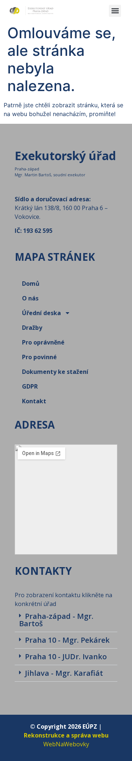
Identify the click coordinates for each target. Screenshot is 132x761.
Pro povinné (39, 357)
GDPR (30, 386)
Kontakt (34, 401)
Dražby (32, 328)
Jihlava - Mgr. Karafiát (64, 673)
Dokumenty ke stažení (55, 372)
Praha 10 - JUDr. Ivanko (66, 656)
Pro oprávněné (43, 342)
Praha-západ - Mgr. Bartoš (56, 619)
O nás (30, 298)
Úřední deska (41, 313)
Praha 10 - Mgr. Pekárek (67, 640)
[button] (115, 11)
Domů (31, 283)
